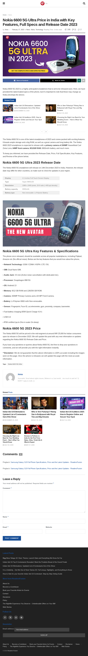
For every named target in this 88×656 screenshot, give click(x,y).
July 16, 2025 (20, 122)
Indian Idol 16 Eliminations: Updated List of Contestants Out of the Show (14, 414)
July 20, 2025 (63, 125)
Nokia (33, 29)
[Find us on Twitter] (10, 617)
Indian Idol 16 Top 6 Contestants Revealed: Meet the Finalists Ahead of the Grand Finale (35, 562)
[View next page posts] (46, 131)
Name (6, 517)
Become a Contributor (11, 587)
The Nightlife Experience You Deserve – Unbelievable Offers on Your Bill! (29, 604)
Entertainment (39, 407)
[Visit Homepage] (44, 3)
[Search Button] (84, 3)
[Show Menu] (4, 3)
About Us (6, 583)
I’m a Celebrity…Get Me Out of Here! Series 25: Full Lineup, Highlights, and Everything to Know (37, 570)
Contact (5, 593)
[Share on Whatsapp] (79, 80)
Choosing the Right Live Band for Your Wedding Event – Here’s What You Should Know (71, 119)
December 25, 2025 (22, 111)
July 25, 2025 (63, 113)
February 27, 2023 (18, 29)
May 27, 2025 (29, 445)
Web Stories (7, 607)
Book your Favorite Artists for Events (16, 590)
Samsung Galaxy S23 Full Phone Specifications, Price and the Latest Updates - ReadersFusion (46, 462)
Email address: (8, 629)
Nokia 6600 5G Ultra (15, 364)
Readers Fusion (13, 651)
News (10, 15)
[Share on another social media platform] (83, 80)
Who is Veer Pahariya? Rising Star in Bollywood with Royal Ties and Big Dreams (70, 108)
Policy (5, 600)
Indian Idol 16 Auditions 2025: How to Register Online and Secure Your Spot (72, 414)
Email (6, 527)
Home (5, 15)
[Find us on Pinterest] (21, 617)
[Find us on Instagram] (16, 617)
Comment (7, 488)
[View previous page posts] (42, 131)
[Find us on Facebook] (5, 617)
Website (49, 527)
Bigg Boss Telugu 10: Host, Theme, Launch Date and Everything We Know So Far (32, 558)
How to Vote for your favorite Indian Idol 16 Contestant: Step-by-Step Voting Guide (32, 574)
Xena (6, 29)
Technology (39, 29)
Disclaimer (6, 597)
